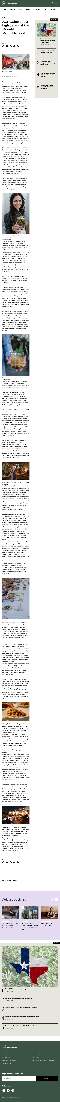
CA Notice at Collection (9, 1060)
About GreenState (7, 1054)
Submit (46, 1078)
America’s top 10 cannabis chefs (46, 924)
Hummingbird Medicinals (13, 533)
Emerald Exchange (21, 516)
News (4, 9)
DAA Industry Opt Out (8, 1063)
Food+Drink (5, 17)
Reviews (28, 9)
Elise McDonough (7, 38)
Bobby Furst (8, 414)
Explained (11, 9)
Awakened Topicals (21, 394)
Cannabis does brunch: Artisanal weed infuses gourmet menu (10, 925)
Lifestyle (20, 9)
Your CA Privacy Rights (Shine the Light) (42, 1060)
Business (54, 9)
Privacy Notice (34, 1057)
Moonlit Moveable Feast (10, 152)
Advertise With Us (35, 1054)
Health (46, 9)
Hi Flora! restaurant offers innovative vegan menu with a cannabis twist (30, 926)
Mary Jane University (10, 160)
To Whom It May (20, 769)
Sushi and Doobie (18, 243)
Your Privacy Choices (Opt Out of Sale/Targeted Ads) (19, 1067)
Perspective (37, 9)
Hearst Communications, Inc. (12, 1097)
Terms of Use (6, 1057)
